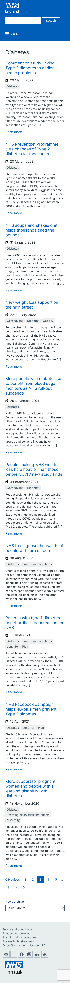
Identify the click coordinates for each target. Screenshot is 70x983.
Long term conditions (37, 564)
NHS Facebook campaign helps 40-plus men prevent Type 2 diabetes (31, 709)
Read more (13, 132)
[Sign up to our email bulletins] (6, 956)
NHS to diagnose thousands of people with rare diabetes (34, 548)
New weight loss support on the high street (31, 304)
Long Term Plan (17, 646)
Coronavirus (15, 321)
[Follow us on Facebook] (21, 956)
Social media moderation (20, 937)
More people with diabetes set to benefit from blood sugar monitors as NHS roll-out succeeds (34, 385)
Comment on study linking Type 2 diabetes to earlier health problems (30, 68)
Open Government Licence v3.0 (24, 945)
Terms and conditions (17, 929)
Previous (14, 879)
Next (18, 887)
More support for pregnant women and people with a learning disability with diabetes (30, 788)
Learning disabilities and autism (28, 815)
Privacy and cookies (16, 933)
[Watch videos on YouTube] (44, 956)
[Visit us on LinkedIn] (37, 956)
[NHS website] (14, 973)
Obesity (48, 321)
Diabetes (13, 86)
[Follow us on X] (13, 956)
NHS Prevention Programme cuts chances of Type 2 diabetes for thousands (32, 149)
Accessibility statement (18, 941)
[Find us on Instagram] (29, 956)
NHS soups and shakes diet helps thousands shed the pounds (31, 230)
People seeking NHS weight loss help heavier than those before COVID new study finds (33, 469)
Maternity (13, 820)
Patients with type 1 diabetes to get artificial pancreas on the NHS (34, 622)
